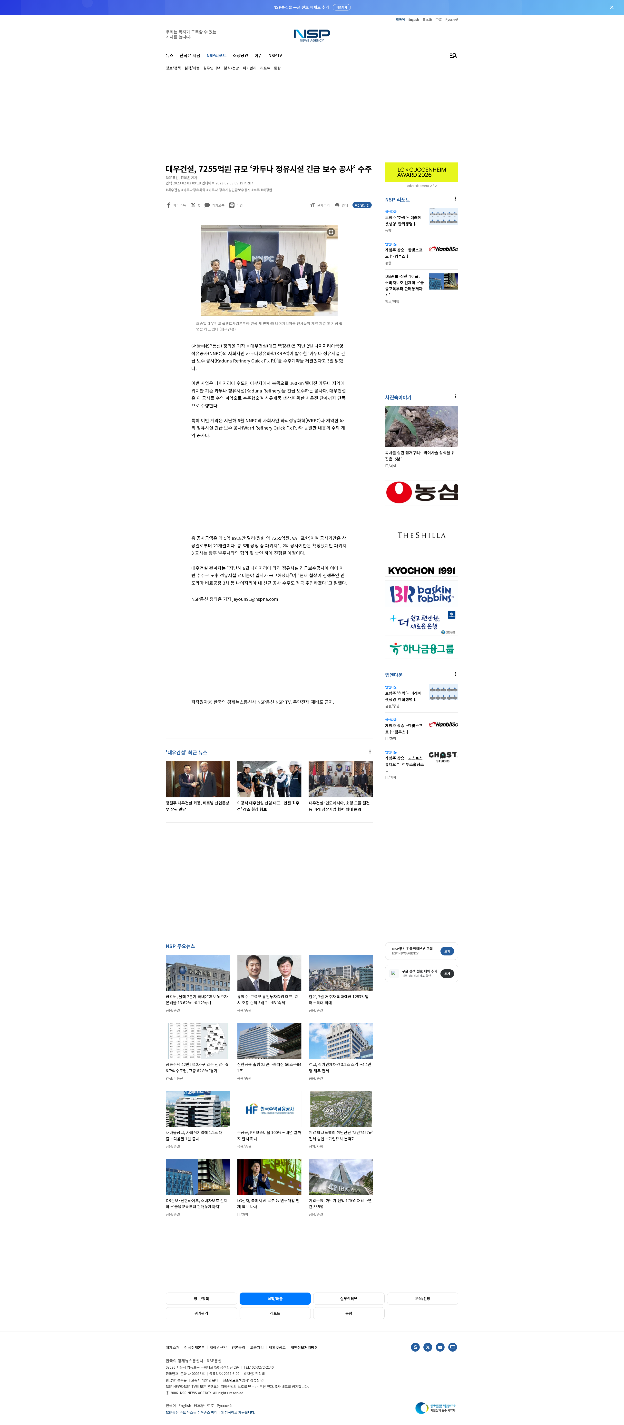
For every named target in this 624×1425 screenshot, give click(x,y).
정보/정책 (201, 1298)
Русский (452, 19)
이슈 (258, 55)
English (414, 19)
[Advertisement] (484, 217)
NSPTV (275, 55)
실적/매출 (275, 1298)
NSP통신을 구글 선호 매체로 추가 (301, 7)
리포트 (275, 1313)
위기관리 (201, 1313)
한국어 (400, 19)
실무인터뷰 (348, 1298)
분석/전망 (422, 1298)
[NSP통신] (312, 35)
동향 (348, 1313)
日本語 (427, 19)
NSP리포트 (216, 55)
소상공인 (240, 55)
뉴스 (170, 55)
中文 (439, 19)
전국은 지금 (190, 55)
